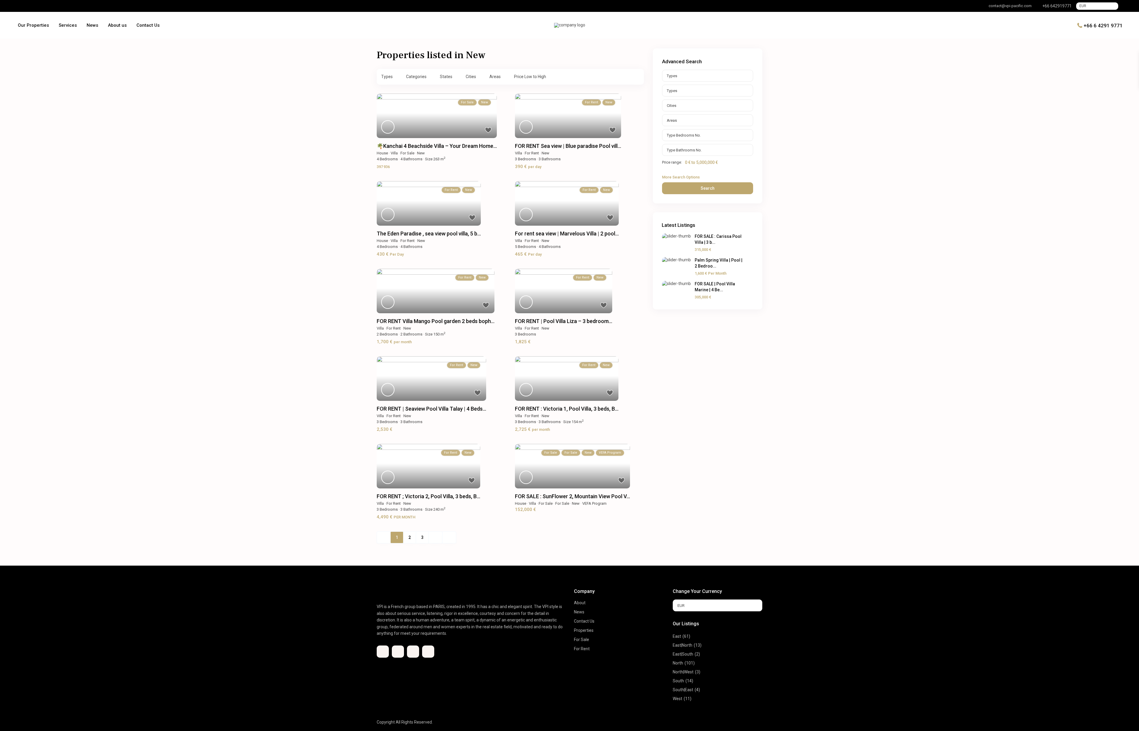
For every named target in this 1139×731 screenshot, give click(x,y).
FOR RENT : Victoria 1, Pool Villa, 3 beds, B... (566, 409)
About (580, 602)
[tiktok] (29, 6)
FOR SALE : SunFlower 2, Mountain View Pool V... (572, 496)
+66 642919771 (1057, 6)
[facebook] (20, 6)
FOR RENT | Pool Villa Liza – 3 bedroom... (563, 321)
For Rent (532, 153)
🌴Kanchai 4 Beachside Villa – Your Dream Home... (437, 146)
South (678, 680)
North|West (683, 672)
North (678, 663)
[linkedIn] (37, 6)
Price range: (672, 162)
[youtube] (45, 6)
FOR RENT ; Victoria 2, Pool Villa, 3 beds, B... (428, 496)
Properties (584, 630)
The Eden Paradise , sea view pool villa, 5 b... (429, 233)
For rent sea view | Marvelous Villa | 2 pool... (567, 233)
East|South (683, 654)
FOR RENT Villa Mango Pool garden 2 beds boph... (435, 321)
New (421, 153)
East (677, 636)
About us (117, 25)
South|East (683, 689)
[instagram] (54, 6)
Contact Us (148, 25)
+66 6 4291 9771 (1103, 25)
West (677, 698)
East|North (682, 645)
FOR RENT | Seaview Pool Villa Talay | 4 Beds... (431, 409)
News (92, 25)
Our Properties (33, 25)
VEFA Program (594, 503)
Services (68, 25)
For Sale (407, 153)
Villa (394, 153)
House (382, 153)
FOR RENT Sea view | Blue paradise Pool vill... (568, 146)
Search (708, 188)
